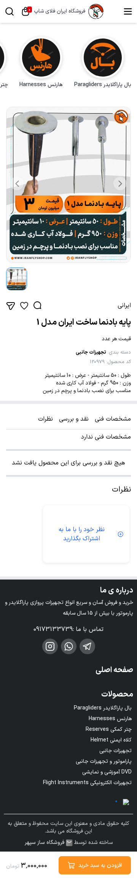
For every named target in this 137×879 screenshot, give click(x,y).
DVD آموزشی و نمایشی (107, 772)
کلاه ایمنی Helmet (111, 740)
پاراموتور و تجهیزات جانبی (104, 761)
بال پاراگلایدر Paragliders (103, 708)
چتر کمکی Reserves (109, 729)
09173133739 (53, 629)
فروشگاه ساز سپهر (44, 843)
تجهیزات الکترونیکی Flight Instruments (87, 783)
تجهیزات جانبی (91, 352)
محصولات (117, 694)
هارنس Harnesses (110, 719)
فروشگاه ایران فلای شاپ (59, 11)
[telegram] (87, 646)
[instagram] (50, 646)
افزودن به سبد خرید (100, 865)
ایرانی (124, 305)
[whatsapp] (68, 646)
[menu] (128, 11)
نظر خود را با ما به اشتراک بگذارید (82, 534)
